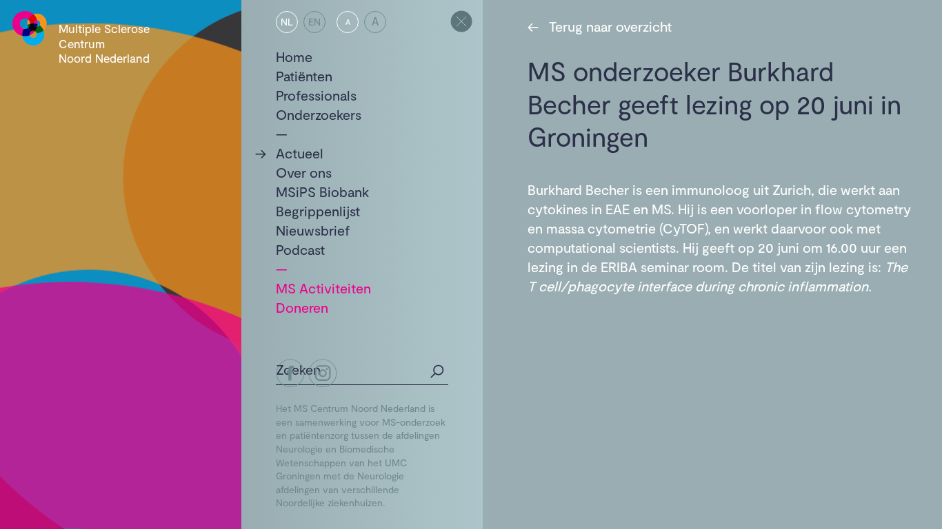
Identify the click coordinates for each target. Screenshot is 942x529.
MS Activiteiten (323, 288)
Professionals (316, 95)
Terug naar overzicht (600, 26)
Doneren (302, 307)
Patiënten (304, 76)
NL (287, 22)
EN (314, 22)
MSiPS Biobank (322, 191)
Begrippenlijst (318, 211)
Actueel (299, 153)
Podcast (300, 249)
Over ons (304, 172)
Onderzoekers (318, 114)
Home (294, 56)
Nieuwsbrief (313, 230)
